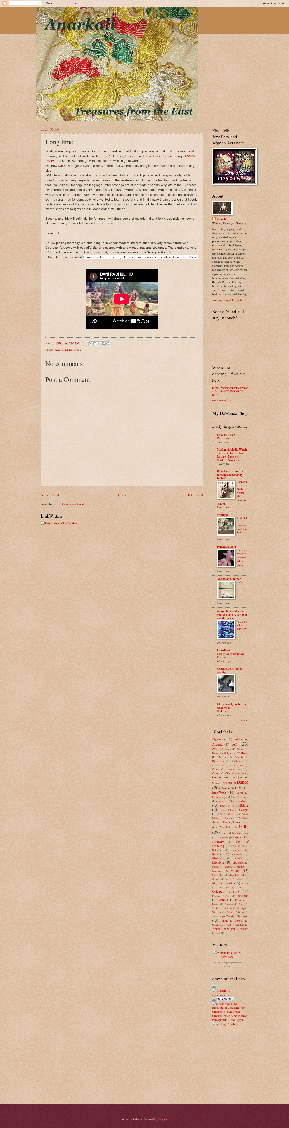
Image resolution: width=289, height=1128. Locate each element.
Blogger (162, 1119)
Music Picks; (218, 875)
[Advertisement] (250, 1064)
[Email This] (90, 343)
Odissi (240, 887)
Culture (227, 783)
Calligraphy (237, 761)
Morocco (217, 871)
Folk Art (225, 805)
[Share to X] (99, 343)
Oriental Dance (221, 1016)
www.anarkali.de (222, 400)
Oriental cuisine (225, 891)
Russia (215, 904)
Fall (231, 801)
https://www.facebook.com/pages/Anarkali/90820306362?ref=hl (230, 391)
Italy (246, 833)
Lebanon (237, 858)
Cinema (216, 773)
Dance (68, 349)
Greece (231, 814)
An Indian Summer (229, 579)
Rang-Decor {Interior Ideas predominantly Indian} (230, 474)
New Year (224, 887)
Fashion (242, 801)
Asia (215, 749)
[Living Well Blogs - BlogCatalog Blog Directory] (230, 1007)
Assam (227, 748)
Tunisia (224, 920)
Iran (224, 833)
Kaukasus (217, 854)
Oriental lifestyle (222, 1012)
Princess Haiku (226, 547)
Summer (216, 912)
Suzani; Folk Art (236, 912)
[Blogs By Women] (214, 986)
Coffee (240, 773)
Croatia (215, 782)
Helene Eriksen (152, 156)
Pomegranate (219, 1020)
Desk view (222, 711)
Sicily (215, 908)
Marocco (216, 866)
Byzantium (218, 761)
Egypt (240, 792)
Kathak (237, 850)
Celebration (217, 765)
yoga (218, 932)
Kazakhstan (237, 854)
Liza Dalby (238, 862)
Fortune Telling (226, 810)
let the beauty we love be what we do (232, 706)
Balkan (215, 753)
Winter (231, 929)
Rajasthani (242, 896)
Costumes (236, 777)
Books (244, 753)
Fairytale (220, 801)
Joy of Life (239, 846)
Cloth (228, 773)
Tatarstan (216, 916)
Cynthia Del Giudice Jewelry (229, 670)
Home (123, 495)
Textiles (230, 916)
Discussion (223, 438)
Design (225, 788)
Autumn (240, 748)
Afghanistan (219, 739)
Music (77, 349)
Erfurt (233, 797)
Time (244, 916)
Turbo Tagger (235, 1020)
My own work (222, 883)
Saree (241, 904)
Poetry (228, 895)
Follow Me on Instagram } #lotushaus (231, 655)
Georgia (243, 810)
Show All (244, 720)
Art (235, 744)
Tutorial (239, 920)
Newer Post (50, 495)
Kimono (216, 858)
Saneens (229, 904)
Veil (229, 924)
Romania (239, 899)
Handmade (230, 818)
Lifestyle (218, 862)
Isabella (221, 219)
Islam (235, 833)
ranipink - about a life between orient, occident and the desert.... (232, 614)
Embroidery (219, 797)
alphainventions (221, 995)
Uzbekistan (217, 924)
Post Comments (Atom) (70, 504)
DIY (238, 788)
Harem (245, 818)
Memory (241, 866)
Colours (216, 777)
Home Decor (222, 822)
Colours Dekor (226, 435)
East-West (219, 792)
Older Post (194, 495)
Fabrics (244, 797)
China (215, 769)
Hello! (240, 582)
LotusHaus (223, 650)
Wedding (239, 924)
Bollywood (230, 753)
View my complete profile (227, 300)
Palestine (216, 895)
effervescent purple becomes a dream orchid (242, 557)
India (243, 827)
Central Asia (237, 765)
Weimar (216, 929)
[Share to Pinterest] (107, 343)
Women (244, 928)
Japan (237, 837)
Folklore (242, 805)
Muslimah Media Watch (232, 449)
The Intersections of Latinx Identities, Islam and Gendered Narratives (231, 456)
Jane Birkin (222, 837)
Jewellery (218, 842)
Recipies (222, 900)
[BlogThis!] (95, 343)
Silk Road (227, 908)
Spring (240, 908)
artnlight (222, 515)
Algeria (59, 349)
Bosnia (222, 757)
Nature (244, 883)
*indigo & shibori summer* (242, 625)
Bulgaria (239, 757)
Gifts (219, 814)
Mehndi (228, 866)
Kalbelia (216, 850)
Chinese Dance (235, 769)
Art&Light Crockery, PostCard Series (242, 525)
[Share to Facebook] (103, 343)
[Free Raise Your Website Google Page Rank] (226, 999)
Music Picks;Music (235, 879)
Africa (238, 739)
